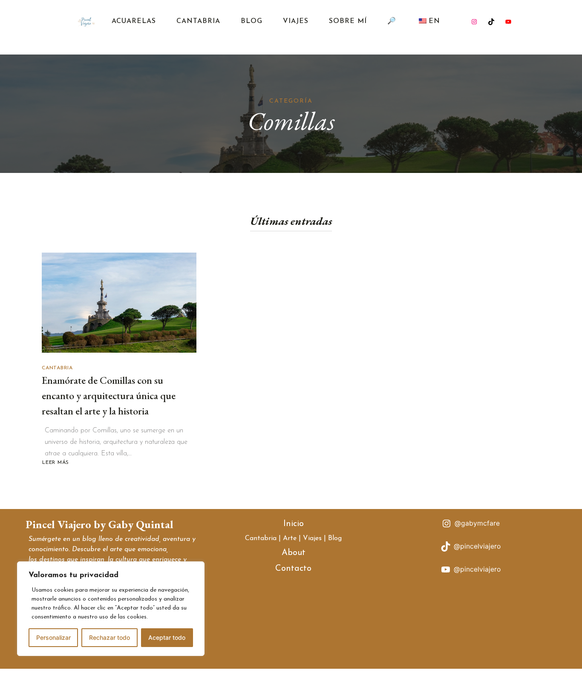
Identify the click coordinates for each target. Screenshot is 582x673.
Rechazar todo (109, 637)
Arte (290, 538)
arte (116, 549)
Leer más (57, 463)
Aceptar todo (166, 637)
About (293, 553)
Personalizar (53, 637)
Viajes (295, 21)
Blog (251, 21)
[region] (111, 608)
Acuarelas (134, 21)
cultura (126, 559)
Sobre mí (348, 21)
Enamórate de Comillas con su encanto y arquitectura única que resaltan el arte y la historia (109, 395)
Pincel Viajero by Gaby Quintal (99, 524)
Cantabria (198, 21)
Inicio (293, 524)
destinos (52, 559)
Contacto (293, 568)
